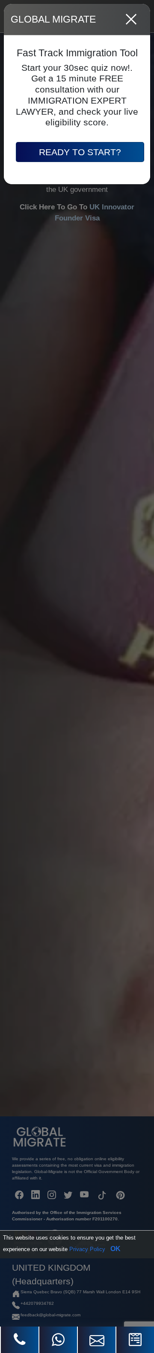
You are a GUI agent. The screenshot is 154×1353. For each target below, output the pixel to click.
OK (115, 1248)
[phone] (20, 1339)
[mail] (96, 1339)
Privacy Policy (87, 1249)
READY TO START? (80, 152)
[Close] (131, 19)
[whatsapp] (58, 1339)
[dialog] (77, 676)
